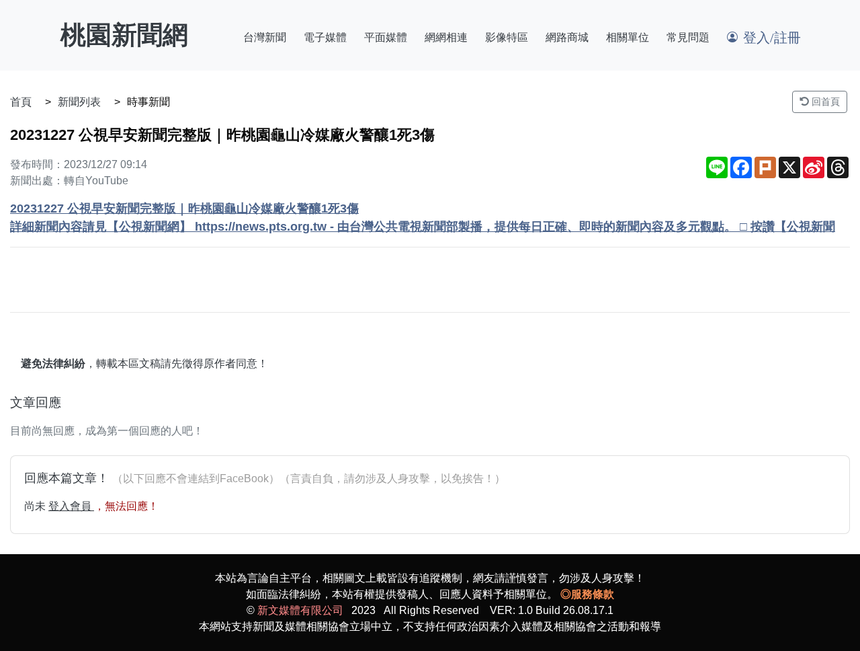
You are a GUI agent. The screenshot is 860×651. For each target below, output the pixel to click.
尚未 (36, 506)
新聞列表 (79, 102)
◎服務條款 (587, 594)
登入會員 (71, 506)
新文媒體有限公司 (300, 610)
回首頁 (824, 101)
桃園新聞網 (124, 35)
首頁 (21, 102)
